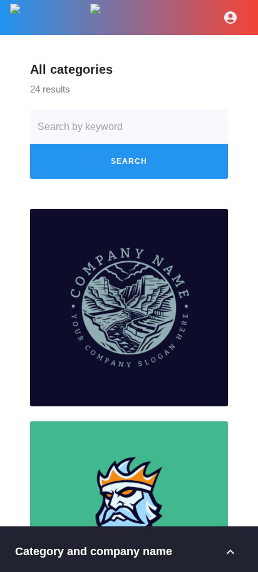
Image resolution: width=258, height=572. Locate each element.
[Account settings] (230, 18)
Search (129, 161)
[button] (129, 307)
